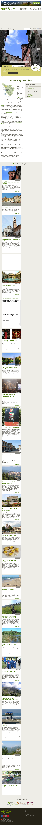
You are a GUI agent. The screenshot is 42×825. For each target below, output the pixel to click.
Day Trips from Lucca (8, 285)
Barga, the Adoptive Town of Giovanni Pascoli (10, 482)
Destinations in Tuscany (32, 93)
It (35, 28)
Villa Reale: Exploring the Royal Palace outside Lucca (10, 368)
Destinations (10, 77)
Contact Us (27, 813)
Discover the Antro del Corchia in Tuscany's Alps (10, 699)
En (33, 28)
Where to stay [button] (30, 9)
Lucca (27, 86)
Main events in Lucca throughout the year (8, 395)
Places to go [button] (21, 9)
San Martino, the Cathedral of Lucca (11, 239)
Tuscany (5, 77)
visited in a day (20, 97)
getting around (9, 112)
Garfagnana (30, 95)
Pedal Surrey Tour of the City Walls (10, 786)
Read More (17, 191)
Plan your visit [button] (35, 9)
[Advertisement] (21, 19)
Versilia (2, 105)
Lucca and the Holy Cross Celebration (9, 341)
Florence (13, 110)
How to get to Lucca (8, 455)
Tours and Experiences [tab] (18, 66)
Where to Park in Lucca (9, 536)
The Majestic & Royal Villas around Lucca (10, 509)
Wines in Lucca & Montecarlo (10, 427)
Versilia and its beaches (11, 154)
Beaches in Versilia (8, 589)
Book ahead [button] (39, 9)
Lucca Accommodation (9, 208)
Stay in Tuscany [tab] (7, 66)
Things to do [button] (25, 9)
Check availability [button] (12, 73)
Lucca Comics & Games (9, 671)
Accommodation (30, 88)
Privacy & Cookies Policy (30, 815)
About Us (26, 810)
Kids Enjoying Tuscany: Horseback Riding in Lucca (10, 616)
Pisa (9, 110)
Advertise (26, 811)
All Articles (27, 814)
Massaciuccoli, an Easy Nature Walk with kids (9, 645)
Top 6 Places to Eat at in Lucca (9, 560)
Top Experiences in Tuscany (10, 298)
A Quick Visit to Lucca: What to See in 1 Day (10, 182)
